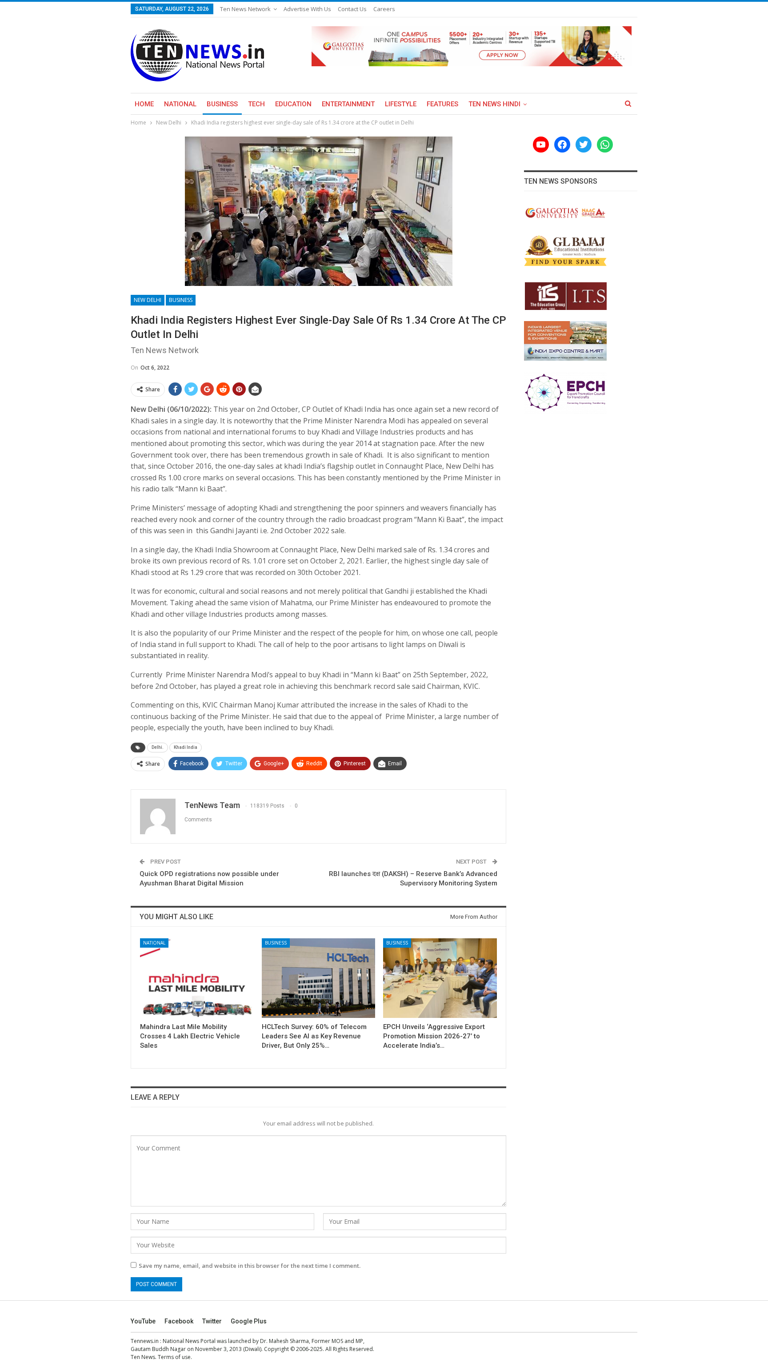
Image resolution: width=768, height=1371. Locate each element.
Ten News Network (245, 9)
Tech (256, 104)
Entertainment (348, 104)
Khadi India (185, 747)
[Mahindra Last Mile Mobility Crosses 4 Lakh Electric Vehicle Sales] (197, 978)
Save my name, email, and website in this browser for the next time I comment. (249, 1266)
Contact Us (352, 9)
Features (442, 104)
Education (293, 104)
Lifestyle (400, 104)
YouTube (143, 1321)
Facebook (178, 1321)
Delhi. (158, 747)
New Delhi (147, 300)
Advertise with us (307, 9)
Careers (384, 9)
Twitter (212, 1321)
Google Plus (249, 1321)
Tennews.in (145, 1341)
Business (222, 104)
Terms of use (174, 1357)
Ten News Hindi (494, 104)
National (180, 104)
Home (144, 104)
